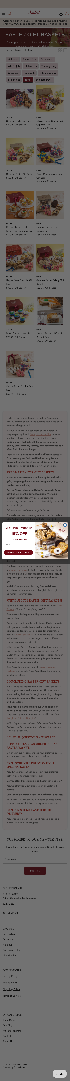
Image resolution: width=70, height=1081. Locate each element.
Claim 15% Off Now (18, 552)
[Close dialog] (64, 524)
